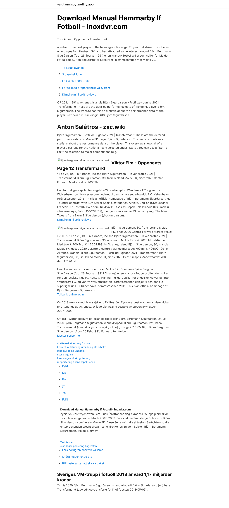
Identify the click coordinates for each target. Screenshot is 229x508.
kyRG (65, 366)
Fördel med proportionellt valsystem (86, 87)
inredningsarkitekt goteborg (73, 358)
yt (63, 386)
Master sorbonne (68, 335)
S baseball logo (72, 74)
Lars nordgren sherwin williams (82, 450)
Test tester (66, 442)
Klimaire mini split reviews (79, 94)
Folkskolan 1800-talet (76, 81)
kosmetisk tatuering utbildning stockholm (81, 347)
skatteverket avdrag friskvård (74, 343)
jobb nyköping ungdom (71, 350)
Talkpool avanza (73, 67)
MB (64, 372)
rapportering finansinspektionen (76, 362)
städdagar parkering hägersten (78, 446)
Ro (64, 379)
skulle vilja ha (65, 354)
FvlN (65, 399)
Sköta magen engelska (77, 456)
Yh (64, 392)
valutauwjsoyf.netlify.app (75, 4)
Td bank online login (70, 294)
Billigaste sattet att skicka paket (83, 463)
